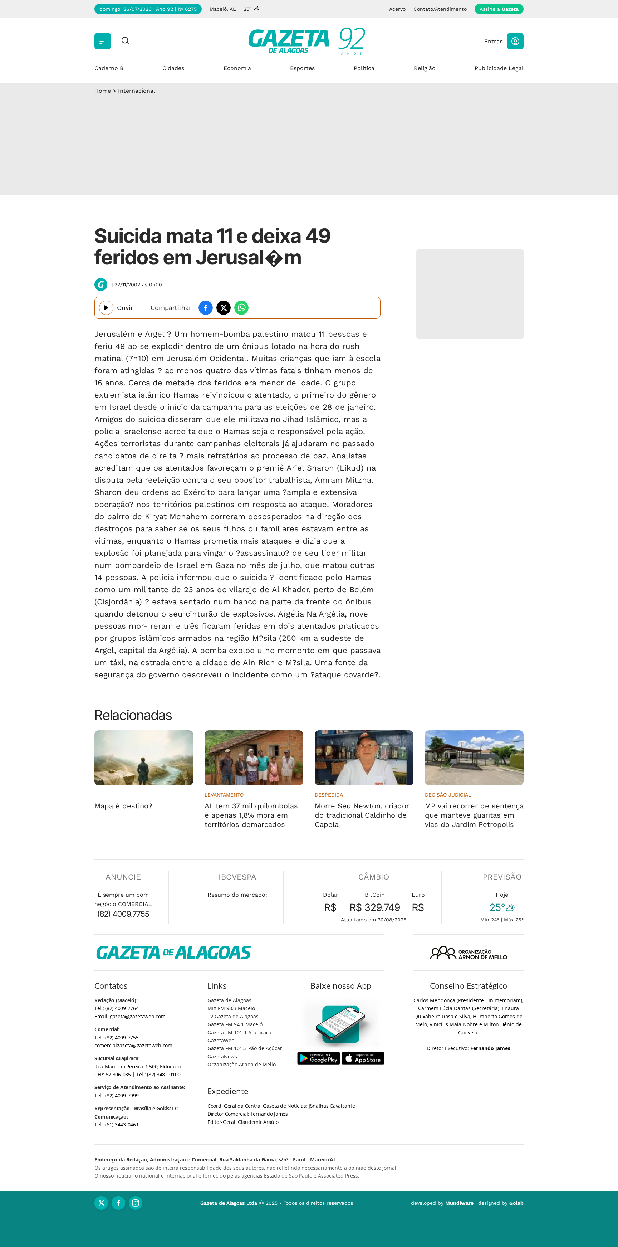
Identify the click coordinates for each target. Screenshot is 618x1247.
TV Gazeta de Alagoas (233, 1016)
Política (364, 68)
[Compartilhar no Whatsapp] (241, 308)
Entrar (493, 41)
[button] (515, 41)
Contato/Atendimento (440, 9)
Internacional (136, 90)
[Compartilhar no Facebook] (205, 308)
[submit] (125, 41)
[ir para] (341, 1024)
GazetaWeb (221, 1040)
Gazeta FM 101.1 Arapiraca (239, 1032)
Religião (425, 68)
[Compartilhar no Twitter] (223, 308)
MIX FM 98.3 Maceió (231, 1008)
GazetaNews (222, 1056)
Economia (237, 68)
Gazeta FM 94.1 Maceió (235, 1024)
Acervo (397, 9)
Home (102, 90)
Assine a (499, 9)
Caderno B (108, 68)
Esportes (302, 68)
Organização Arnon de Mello (241, 1064)
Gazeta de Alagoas (229, 1000)
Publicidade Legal (499, 68)
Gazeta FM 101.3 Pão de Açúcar (244, 1048)
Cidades (173, 68)
